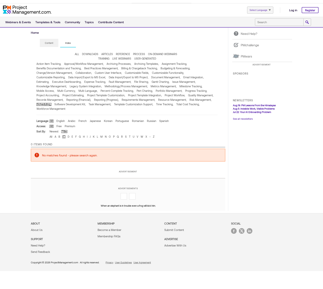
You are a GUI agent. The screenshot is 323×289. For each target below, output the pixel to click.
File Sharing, (141, 81)
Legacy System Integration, (86, 86)
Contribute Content (111, 22)
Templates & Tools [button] (47, 22)
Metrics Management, (163, 86)
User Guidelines (123, 262)
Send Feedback (40, 251)
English (60, 120)
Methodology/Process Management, (126, 86)
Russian (151, 120)
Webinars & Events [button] (18, 22)
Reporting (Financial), (78, 99)
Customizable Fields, (137, 72)
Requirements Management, (138, 99)
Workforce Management (50, 108)
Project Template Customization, (106, 95)
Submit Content (174, 229)
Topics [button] (89, 22)
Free (59, 126)
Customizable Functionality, (168, 72)
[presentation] (49, 43)
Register (310, 10)
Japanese (95, 120)
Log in (293, 10)
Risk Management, (200, 99)
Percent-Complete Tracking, (117, 90)
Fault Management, (120, 81)
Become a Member (109, 229)
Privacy (109, 262)
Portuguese (122, 120)
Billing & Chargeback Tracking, (139, 68)
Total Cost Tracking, (187, 104)
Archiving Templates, (146, 63)
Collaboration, (84, 72)
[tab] (49, 43)
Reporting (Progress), (106, 99)
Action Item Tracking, (48, 63)
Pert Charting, (145, 90)
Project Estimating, (73, 95)
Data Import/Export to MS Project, (128, 77)
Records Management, (49, 99)
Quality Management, (200, 95)
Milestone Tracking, (190, 86)
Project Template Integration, (145, 95)
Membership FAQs (109, 236)
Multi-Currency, (66, 90)
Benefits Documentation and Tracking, (58, 68)
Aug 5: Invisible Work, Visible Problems (254, 108)
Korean (108, 120)
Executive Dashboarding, (66, 81)
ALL (77, 54)
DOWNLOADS (90, 54)
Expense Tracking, (95, 81)
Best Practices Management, (101, 68)
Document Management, (165, 77)
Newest (54, 131)
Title (64, 131)
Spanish (164, 120)
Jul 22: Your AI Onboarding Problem (252, 112)
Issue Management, (184, 81)
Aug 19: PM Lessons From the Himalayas (254, 105)
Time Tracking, (164, 104)
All (51, 120)
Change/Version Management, (54, 72)
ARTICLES (107, 54)
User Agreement (142, 262)
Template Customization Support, (133, 104)
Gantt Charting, (160, 81)
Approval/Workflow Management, (84, 63)
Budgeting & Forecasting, (175, 68)
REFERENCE (123, 54)
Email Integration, (193, 77)
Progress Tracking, (196, 90)
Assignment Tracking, (174, 63)
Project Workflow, (175, 95)
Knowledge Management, (51, 86)
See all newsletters (243, 118)
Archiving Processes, (119, 63)
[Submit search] (307, 22)
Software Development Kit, (70, 104)
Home (35, 32)
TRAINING (103, 58)
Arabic (72, 120)
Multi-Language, (88, 90)
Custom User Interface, (108, 72)
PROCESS (139, 54)
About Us (36, 229)
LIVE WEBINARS (121, 58)
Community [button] (72, 22)
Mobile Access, (45, 90)
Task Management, (100, 104)
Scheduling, (44, 104)
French (83, 120)
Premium (70, 126)
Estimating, (42, 81)
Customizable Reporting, (50, 77)
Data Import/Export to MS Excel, (87, 77)
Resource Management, (172, 99)
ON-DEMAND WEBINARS (162, 54)
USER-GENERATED (145, 58)
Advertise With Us (175, 245)
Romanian (138, 120)
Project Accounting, (47, 95)
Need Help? (38, 245)
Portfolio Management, (169, 90)
